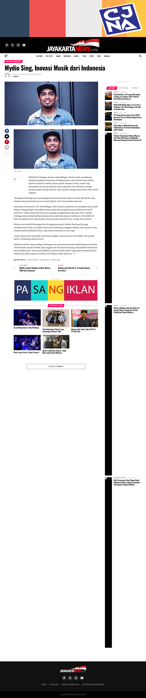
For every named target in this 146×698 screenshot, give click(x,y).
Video (99, 56)
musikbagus (45, 260)
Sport (91, 56)
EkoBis (76, 56)
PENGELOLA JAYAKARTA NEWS (70, 684)
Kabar (58, 56)
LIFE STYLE (49, 56)
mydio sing (56, 260)
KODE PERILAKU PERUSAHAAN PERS (93, 684)
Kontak (44, 684)
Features (39, 56)
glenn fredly (33, 260)
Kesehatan (67, 56)
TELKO (84, 56)
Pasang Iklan (54, 684)
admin (16, 76)
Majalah (107, 56)
